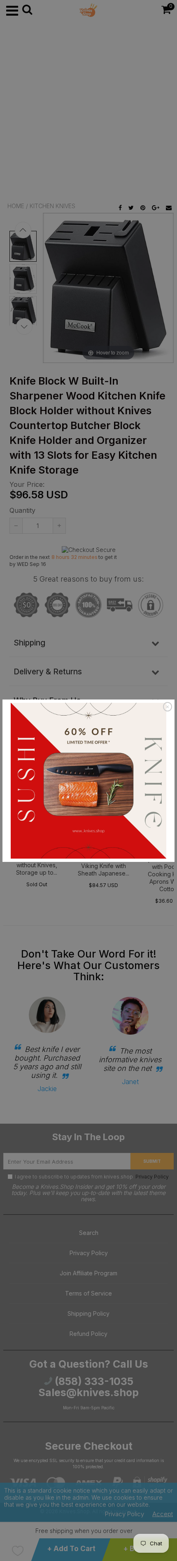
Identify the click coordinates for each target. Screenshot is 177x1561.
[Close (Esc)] (167, 707)
